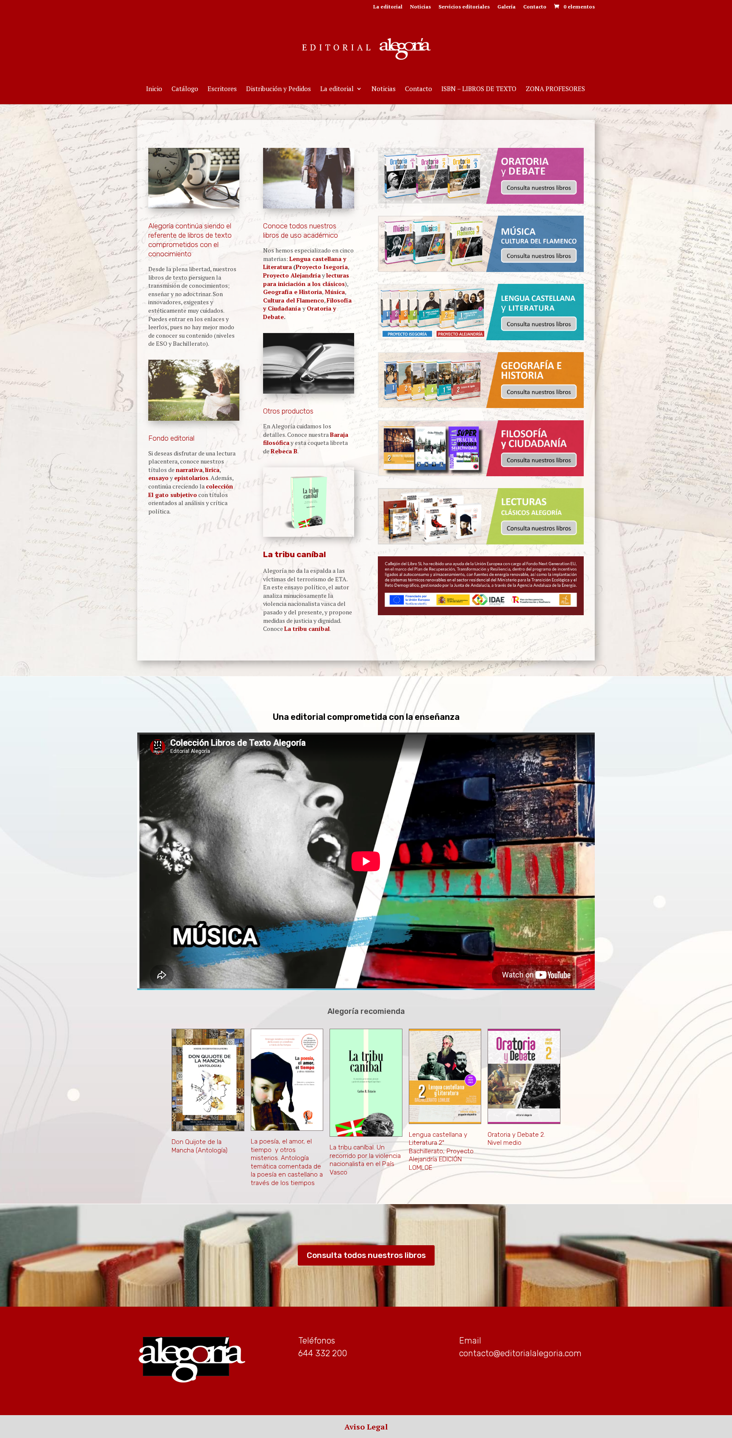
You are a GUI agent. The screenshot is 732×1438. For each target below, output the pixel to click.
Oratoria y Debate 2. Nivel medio (516, 1139)
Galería (506, 7)
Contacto (534, 7)
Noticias (420, 7)
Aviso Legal (366, 1426)
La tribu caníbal (294, 554)
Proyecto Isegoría (322, 267)
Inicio (154, 89)
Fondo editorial (171, 438)
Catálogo (185, 89)
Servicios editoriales (464, 7)
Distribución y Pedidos (278, 89)
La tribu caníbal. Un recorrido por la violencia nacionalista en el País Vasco (365, 1160)
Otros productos (288, 411)
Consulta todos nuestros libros (366, 1255)
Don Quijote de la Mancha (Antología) (199, 1146)
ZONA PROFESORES (555, 89)
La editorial (387, 7)
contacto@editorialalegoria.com (520, 1353)
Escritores (222, 89)
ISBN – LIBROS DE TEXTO (478, 89)
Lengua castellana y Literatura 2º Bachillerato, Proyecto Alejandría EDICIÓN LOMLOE (441, 1151)
